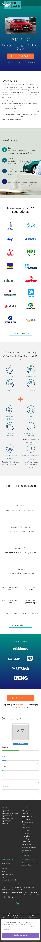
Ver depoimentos (20, 743)
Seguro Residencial (7, 818)
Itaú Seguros (26, 827)
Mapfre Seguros (27, 836)
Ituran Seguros (27, 830)
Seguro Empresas (7, 816)
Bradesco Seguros (28, 822)
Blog (3, 877)
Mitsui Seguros (27, 839)
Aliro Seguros (26, 813)
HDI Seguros (26, 825)
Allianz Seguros (27, 816)
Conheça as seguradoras (20, 333)
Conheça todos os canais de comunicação (30, 863)
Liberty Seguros (27, 833)
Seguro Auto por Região (9, 880)
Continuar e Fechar (20, 935)
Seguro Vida (5, 823)
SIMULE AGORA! (20, 698)
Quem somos (6, 863)
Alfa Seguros (26, 811)
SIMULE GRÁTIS (20, 56)
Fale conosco (6, 866)
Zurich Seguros (27, 853)
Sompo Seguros (27, 844)
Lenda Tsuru (5, 871)
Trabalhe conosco (7, 874)
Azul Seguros (26, 819)
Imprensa (4, 869)
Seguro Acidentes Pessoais (10, 813)
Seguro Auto (6, 811)
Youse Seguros (26, 850)
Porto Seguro (26, 841)
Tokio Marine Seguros (29, 847)
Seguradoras (26, 856)
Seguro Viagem (6, 821)
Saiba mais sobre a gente (20, 625)
